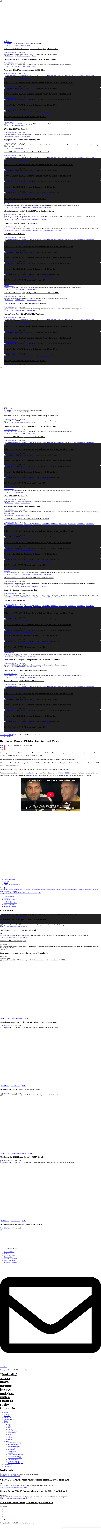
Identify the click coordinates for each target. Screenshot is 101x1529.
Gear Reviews (8, 1464)
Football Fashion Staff (10, 52)
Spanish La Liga (13, 1444)
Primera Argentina (13, 1461)
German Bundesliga (10, 879)
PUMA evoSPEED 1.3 (64, 773)
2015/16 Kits (37, 75)
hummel (10, 1434)
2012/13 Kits (11, 75)
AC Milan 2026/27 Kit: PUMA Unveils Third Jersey (20, 1090)
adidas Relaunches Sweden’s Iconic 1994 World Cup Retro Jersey (29, 211)
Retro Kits (7, 1416)
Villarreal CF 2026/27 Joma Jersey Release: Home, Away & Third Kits (31, 49)
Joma (9, 1436)
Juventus (6, 881)
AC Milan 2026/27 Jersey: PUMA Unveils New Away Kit (21, 1224)
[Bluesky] (4, 1520)
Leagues (6, 1441)
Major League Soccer (14, 1448)
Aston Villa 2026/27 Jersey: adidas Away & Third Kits (24, 70)
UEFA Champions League (12, 884)
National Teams (9, 1419)
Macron (10, 1437)
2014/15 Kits (28, 75)
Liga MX (10, 1453)
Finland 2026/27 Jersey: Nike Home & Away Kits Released (26, 152)
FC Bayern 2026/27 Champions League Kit (25, 116)
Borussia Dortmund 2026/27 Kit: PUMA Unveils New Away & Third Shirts (28, 1022)
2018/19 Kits (63, 75)
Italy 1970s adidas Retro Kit (14, 234)
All (5, 75)
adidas (10, 1424)
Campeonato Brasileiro (15, 1458)
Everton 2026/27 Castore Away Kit (13, 941)
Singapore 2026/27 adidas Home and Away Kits (22, 140)
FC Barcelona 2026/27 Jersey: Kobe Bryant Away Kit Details (23, 920)
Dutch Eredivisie (13, 1459)
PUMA (11, 735)
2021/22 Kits (90, 75)
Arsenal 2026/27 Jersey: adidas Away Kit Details (18, 930)
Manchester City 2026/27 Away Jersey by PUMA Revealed (22, 1157)
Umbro (10, 1429)
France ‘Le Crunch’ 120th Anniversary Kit (20, 223)
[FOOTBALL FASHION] (50, 19)
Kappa (10, 1439)
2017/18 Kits (54, 75)
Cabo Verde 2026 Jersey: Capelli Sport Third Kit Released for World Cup (32, 293)
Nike (9, 1426)
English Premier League (15, 1443)
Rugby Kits (7, 1417)
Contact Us (7, 1466)
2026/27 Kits (8, 1414)
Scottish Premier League (15, 1463)
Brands (6, 735)
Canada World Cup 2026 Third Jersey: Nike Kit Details (25, 303)
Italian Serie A (12, 1449)
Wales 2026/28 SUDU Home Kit (16, 129)
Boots (5, 1421)
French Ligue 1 (12, 1451)
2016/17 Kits (46, 75)
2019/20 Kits (72, 75)
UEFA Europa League (14, 1456)
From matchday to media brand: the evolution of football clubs (24, 953)
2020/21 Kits (81, 75)
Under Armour (12, 1431)
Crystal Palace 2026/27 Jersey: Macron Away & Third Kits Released (30, 59)
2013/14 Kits (19, 75)
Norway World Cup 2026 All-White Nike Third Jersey (24, 314)
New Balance (12, 1432)
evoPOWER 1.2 (33, 775)
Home (2, 735)
